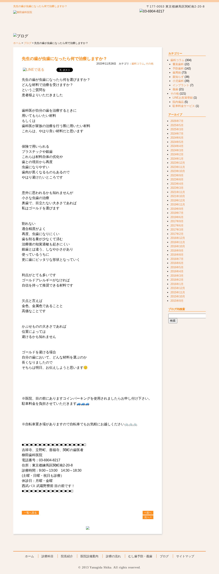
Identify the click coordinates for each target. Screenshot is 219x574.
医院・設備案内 (109, 27)
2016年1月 (176, 284)
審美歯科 (178, 64)
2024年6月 (176, 137)
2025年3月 (176, 129)
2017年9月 (176, 221)
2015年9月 (176, 300)
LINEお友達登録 (183, 97)
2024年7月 (176, 133)
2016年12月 (177, 238)
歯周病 (177, 72)
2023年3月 (176, 187)
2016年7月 (176, 259)
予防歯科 (178, 68)
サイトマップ (185, 556)
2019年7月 (176, 212)
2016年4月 (176, 271)
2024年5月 (176, 142)
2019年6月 (176, 217)
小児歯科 (178, 80)
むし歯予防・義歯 (164, 27)
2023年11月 (177, 167)
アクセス (159, 18)
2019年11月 (177, 204)
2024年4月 (176, 146)
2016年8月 (176, 254)
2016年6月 (176, 263)
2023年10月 (177, 171)
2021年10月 (177, 196)
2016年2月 (176, 279)
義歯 (175, 89)
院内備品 (178, 101)
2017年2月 (176, 233)
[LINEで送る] (33, 69)
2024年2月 (176, 154)
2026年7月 (176, 121)
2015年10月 (177, 296)
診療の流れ (137, 27)
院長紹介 (81, 27)
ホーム (27, 27)
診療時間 (190, 18)
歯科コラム (138, 63)
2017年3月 (176, 229)
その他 (149, 63)
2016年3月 (176, 275)
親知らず (178, 76)
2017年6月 (176, 225)
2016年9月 (176, 250)
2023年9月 (176, 175)
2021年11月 (177, 192)
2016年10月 (177, 246)
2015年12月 (177, 288)
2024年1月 (176, 158)
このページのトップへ (183, 543)
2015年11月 (177, 292)
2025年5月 (176, 125)
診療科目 (54, 27)
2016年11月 (177, 242)
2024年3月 (176, 150)
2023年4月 (176, 183)
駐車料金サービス (184, 106)
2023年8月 (176, 179)
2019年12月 (177, 200)
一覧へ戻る (30, 512)
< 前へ (148, 512)
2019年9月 (176, 208)
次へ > (148, 517)
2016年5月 (176, 267)
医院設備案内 (89, 556)
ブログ (192, 27)
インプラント (181, 85)
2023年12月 (177, 162)
